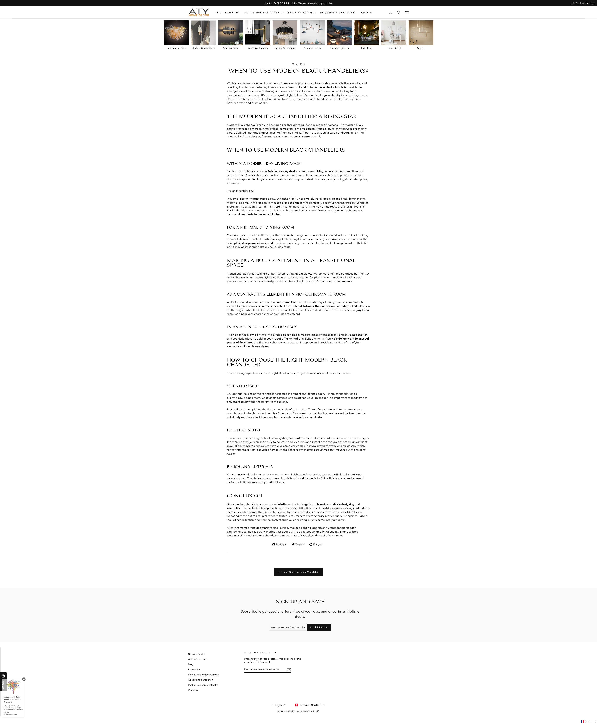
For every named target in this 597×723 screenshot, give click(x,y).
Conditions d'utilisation (200, 679)
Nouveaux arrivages (338, 12)
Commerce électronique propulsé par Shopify (298, 711)
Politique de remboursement (203, 674)
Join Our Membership (582, 3)
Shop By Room (300, 12)
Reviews (3, 684)
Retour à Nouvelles (300, 572)
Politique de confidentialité (202, 684)
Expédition (194, 669)
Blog (190, 664)
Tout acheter (227, 12)
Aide (365, 12)
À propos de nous (197, 659)
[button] (589, 721)
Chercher (193, 690)
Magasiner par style (262, 12)
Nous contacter (196, 653)
